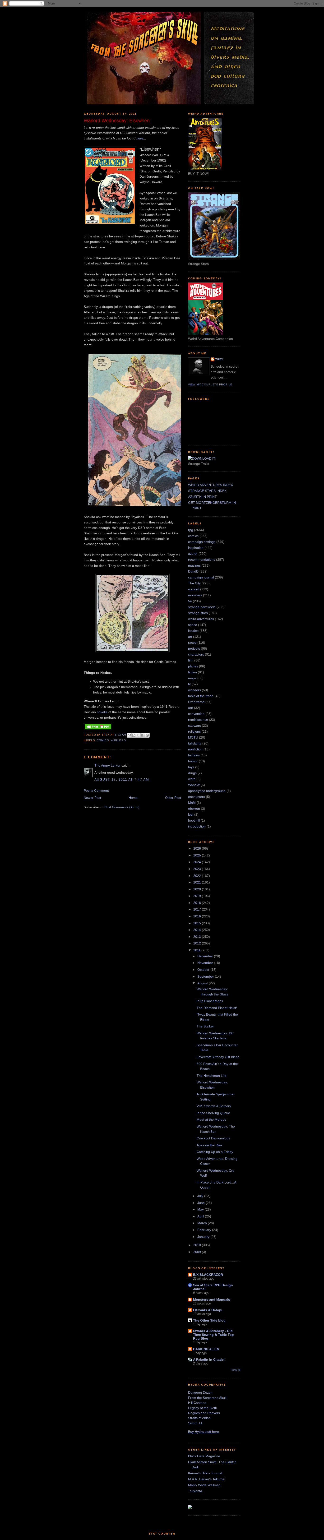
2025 (197, 855)
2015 (197, 923)
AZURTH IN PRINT (202, 497)
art (190, 636)
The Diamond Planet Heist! (217, 1008)
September (206, 976)
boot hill (194, 820)
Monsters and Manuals (211, 1299)
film (190, 660)
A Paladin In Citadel (209, 1359)
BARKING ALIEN (206, 1349)
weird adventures (201, 619)
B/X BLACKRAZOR (208, 1274)
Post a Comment (96, 790)
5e (190, 601)
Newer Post (92, 798)
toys (191, 767)
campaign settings (201, 542)
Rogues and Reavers (204, 1413)
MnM (192, 803)
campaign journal (201, 577)
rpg (190, 530)
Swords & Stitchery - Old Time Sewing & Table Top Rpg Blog (213, 1334)
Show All (235, 1370)
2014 (197, 930)
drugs (192, 773)
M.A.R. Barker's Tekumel (206, 1479)
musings (194, 565)
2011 (197, 950)
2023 (197, 869)
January (203, 1237)
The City (194, 583)
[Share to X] (138, 735)
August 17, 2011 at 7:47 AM (121, 779)
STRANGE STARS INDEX (207, 491)
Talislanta (195, 1491)
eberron (194, 808)
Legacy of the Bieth (202, 1408)
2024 (197, 862)
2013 (197, 937)
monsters (195, 595)
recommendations (201, 559)
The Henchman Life (211, 1076)
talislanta (194, 743)
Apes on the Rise (209, 1145)
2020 (197, 889)
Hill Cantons (197, 1403)
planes (193, 666)
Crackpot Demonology (213, 1138)
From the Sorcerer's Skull (207, 1398)
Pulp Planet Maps (210, 1001)
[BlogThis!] (133, 735)
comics (103, 740)
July (200, 1196)
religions (194, 731)
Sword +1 (195, 1423)
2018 (197, 903)
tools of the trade (200, 696)
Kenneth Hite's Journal (205, 1473)
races (192, 642)
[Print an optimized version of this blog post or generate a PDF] (98, 729)
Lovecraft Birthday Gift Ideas (218, 1057)
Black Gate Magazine (204, 1456)
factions (194, 755)
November (205, 963)
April (201, 1216)
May (201, 1209)
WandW (194, 785)
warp (191, 779)
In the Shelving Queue (213, 1113)
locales (193, 631)
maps (192, 678)
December (205, 956)
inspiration (196, 548)
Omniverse (196, 702)
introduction (197, 826)
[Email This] (129, 735)
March (202, 1223)
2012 (197, 943)
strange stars (198, 613)
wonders (194, 690)
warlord (118, 740)
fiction (192, 672)
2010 (197, 1245)
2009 (197, 1252)
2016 (197, 916)
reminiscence (198, 719)
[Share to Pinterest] (147, 735)
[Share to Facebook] (142, 735)
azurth (193, 553)
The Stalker (205, 1026)
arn (190, 708)
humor (193, 761)
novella (102, 712)
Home (133, 798)
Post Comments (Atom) (121, 807)
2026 (197, 848)
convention (196, 714)
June (201, 1203)
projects (194, 648)
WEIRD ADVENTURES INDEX (210, 485)
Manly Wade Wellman (204, 1485)
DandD (193, 571)
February (204, 1230)
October (203, 969)
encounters (196, 797)
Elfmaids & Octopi (207, 1310)
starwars (194, 725)
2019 (197, 896)
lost (190, 814)
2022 (197, 876)
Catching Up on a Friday (215, 1152)
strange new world (202, 607)
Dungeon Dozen (200, 1392)
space (192, 625)
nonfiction (195, 749)
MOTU (193, 737)
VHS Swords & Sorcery (214, 1106)
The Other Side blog (209, 1320)
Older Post (173, 798)
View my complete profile (210, 384)
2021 (197, 882)
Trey (219, 359)
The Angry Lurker (107, 765)
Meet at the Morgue (211, 1119)
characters (196, 654)
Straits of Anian (199, 1418)
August (203, 983)
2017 (197, 909)
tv (189, 684)
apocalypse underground (207, 791)
